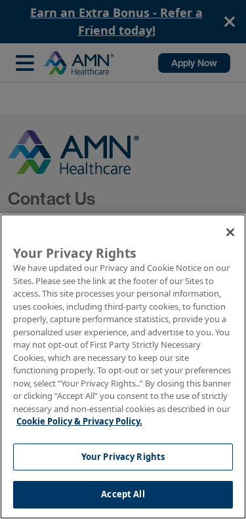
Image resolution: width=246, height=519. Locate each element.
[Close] (230, 232)
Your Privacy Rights (123, 457)
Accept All (122, 494)
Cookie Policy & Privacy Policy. (79, 421)
